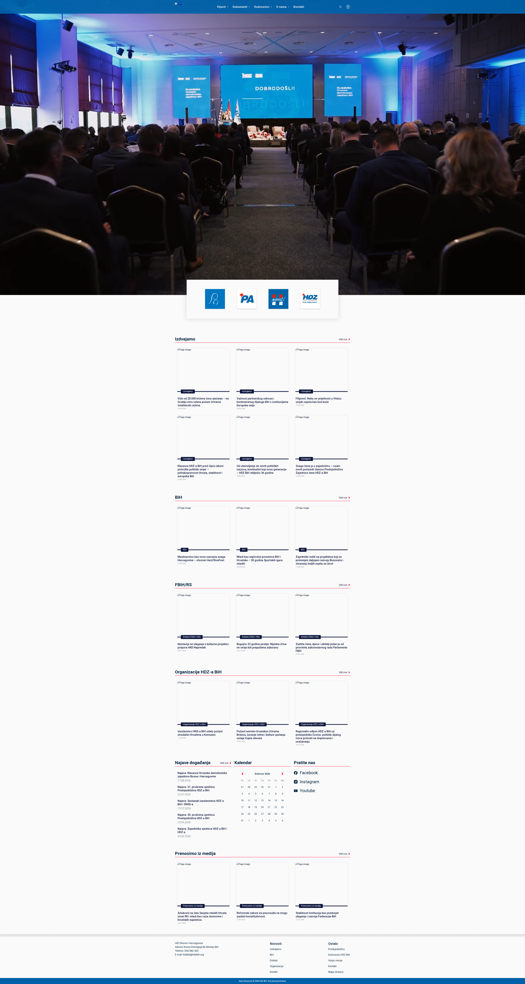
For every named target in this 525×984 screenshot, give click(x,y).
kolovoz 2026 (262, 773)
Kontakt (299, 6)
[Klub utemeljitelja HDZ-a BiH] (310, 299)
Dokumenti (240, 6)
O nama (281, 6)
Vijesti (221, 6)
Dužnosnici (261, 6)
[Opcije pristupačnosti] (348, 7)
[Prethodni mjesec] (242, 774)
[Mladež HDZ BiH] (278, 299)
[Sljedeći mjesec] (282, 774)
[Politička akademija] (246, 299)
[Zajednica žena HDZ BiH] (215, 299)
